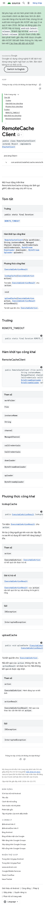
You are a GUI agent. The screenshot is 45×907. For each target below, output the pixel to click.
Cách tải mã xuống (9, 801)
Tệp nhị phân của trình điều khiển (15, 813)
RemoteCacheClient (14, 240)
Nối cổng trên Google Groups (13, 848)
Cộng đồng (26, 888)
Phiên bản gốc (7, 809)
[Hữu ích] (40, 85)
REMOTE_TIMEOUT (12, 221)
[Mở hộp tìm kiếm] (23, 3)
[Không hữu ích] (40, 88)
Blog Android (7, 832)
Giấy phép (8, 892)
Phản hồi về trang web (13, 896)
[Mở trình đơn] (4, 3)
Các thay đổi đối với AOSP (21, 43)
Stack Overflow (8, 875)
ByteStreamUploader (30, 382)
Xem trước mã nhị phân (11, 805)
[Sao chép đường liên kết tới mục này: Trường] (15, 320)
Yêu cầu (5, 797)
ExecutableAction (26, 276)
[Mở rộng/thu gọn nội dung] (18, 94)
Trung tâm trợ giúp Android (13, 859)
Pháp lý (36, 888)
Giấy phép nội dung (33, 772)
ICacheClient (8, 147)
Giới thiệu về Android (10, 888)
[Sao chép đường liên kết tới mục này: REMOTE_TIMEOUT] (27, 328)
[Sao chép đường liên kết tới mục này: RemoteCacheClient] (27, 359)
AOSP (4, 80)
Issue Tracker (7, 879)
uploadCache (10, 298)
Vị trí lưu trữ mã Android (11, 793)
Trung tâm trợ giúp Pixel (11, 863)
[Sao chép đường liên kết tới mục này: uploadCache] (19, 635)
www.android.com (9, 867)
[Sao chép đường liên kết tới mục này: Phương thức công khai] (37, 496)
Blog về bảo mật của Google (13, 836)
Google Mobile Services (11, 871)
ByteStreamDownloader (31, 380)
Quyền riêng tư (20, 892)
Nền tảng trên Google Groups (14, 840)
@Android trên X (8, 824)
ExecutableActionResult (16, 269)
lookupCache (10, 276)
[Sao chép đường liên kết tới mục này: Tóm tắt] (15, 199)
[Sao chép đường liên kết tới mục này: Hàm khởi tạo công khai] (38, 352)
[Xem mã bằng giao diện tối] (41, 335)
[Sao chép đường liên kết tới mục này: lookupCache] (19, 504)
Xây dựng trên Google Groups (14, 844)
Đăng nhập (37, 3)
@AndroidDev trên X (10, 828)
